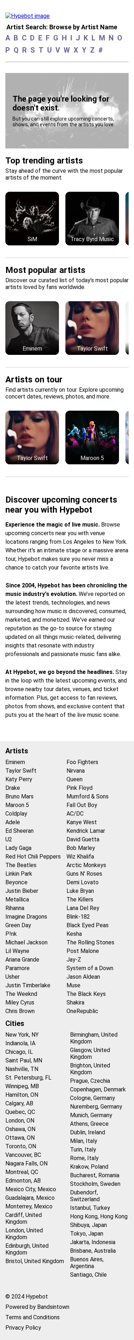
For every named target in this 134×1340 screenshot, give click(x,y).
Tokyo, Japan (86, 1233)
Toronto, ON (20, 1146)
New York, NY (22, 1034)
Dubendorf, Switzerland (85, 1196)
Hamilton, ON (21, 1094)
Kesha (74, 933)
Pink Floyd (79, 787)
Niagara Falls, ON (26, 1163)
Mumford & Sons (87, 796)
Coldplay (16, 813)
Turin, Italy (83, 1149)
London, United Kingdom (24, 1234)
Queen (74, 779)
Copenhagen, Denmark (98, 1089)
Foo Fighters (82, 762)
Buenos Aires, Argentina (87, 1263)
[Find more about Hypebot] (29, 18)
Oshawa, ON (20, 1129)
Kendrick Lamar (85, 830)
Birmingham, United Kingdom (94, 1038)
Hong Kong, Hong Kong (99, 1216)
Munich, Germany (91, 1115)
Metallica (17, 899)
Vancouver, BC (23, 1154)
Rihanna (14, 908)
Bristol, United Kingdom (34, 1261)
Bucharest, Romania (94, 1175)
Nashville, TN (21, 1069)
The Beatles (20, 865)
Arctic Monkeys (86, 865)
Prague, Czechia (90, 1080)
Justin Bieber (21, 890)
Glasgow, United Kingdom (90, 1053)
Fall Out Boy (81, 805)
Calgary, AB (19, 1103)
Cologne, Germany (92, 1098)
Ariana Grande (22, 959)
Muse (73, 985)
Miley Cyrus (19, 1002)
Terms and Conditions (32, 1317)
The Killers (79, 899)
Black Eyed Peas (87, 925)
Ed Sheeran (19, 830)
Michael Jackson (26, 942)
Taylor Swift (20, 770)
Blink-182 (78, 916)
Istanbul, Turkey (90, 1207)
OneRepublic (82, 1011)
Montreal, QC (21, 1172)
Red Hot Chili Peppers (33, 856)
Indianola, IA (20, 1043)
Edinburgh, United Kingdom (27, 1249)
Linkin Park (18, 873)
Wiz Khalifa (80, 856)
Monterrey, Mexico (29, 1206)
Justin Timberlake (27, 985)
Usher (12, 976)
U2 (8, 839)
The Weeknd (21, 994)
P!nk (11, 933)
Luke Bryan (80, 890)
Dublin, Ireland (87, 1132)
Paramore (17, 968)
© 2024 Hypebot (26, 1296)
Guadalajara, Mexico (30, 1197)
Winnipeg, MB (22, 1086)
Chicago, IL (19, 1051)
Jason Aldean (83, 976)
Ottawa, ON (20, 1137)
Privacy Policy (23, 1327)
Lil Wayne (17, 951)
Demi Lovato (82, 882)
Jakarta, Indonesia (92, 1242)
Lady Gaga (18, 848)
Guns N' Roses (84, 873)
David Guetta (82, 839)
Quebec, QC (20, 1112)
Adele (12, 822)
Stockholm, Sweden (95, 1183)
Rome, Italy (84, 1158)
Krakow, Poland (89, 1166)
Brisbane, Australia (93, 1250)
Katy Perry (18, 779)
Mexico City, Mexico (30, 1189)
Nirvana (75, 770)
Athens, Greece (89, 1123)
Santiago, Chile (88, 1274)
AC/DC (75, 813)
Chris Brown (20, 1011)
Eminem (15, 762)
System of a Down (89, 968)
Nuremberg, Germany (96, 1106)
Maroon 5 (17, 805)
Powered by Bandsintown (37, 1307)
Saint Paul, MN (23, 1060)
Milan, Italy (83, 1141)
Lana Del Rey (82, 908)
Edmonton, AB (23, 1180)
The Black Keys (86, 994)
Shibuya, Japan (88, 1225)
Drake (12, 787)
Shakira (75, 1002)
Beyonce (16, 882)
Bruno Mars (19, 796)
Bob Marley (80, 848)
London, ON (19, 1120)
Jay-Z (73, 959)
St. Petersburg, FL (28, 1077)
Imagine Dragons (26, 916)
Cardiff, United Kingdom (23, 1218)
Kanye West (81, 822)
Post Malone (82, 951)
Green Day (18, 925)
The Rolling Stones (90, 942)
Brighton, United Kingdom (90, 1069)
